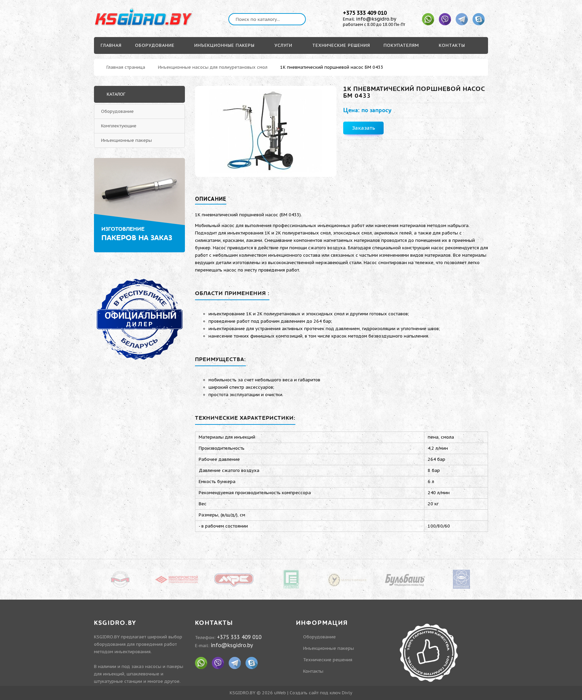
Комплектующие (118, 126)
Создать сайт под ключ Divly (321, 693)
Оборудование (117, 111)
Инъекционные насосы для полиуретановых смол (212, 67)
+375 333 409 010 (365, 12)
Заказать (363, 128)
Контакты (313, 671)
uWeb (280, 693)
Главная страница (125, 67)
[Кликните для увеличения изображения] (265, 131)
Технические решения (327, 660)
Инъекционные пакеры (126, 140)
